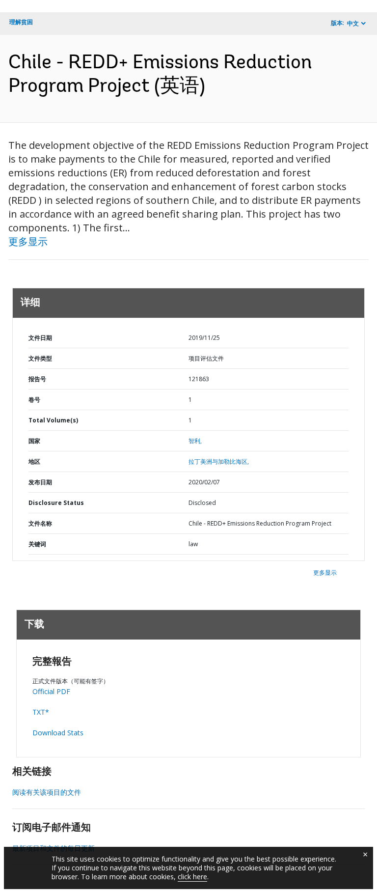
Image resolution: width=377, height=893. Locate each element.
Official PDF (51, 691)
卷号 (34, 399)
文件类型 (40, 358)
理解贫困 (21, 22)
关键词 (37, 544)
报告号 (37, 379)
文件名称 (40, 523)
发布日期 (40, 482)
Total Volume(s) (53, 420)
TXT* (40, 712)
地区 (34, 461)
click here (192, 876)
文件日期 (40, 338)
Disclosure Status (56, 503)
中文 (353, 23)
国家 (34, 441)
